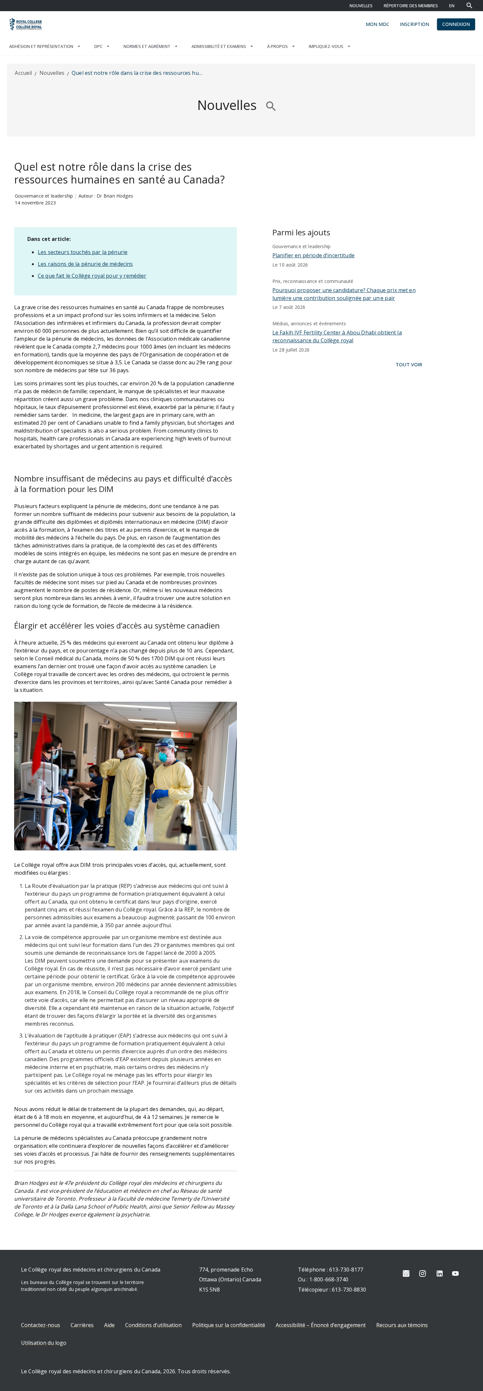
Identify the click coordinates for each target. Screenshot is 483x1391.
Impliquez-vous (326, 46)
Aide (109, 1325)
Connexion (456, 24)
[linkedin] (440, 1273)
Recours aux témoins (402, 1325)
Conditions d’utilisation (153, 1325)
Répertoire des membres (411, 6)
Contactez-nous (40, 1325)
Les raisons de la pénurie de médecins (85, 264)
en (451, 6)
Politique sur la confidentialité (228, 1325)
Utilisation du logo (43, 1342)
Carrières (82, 1325)
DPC (98, 46)
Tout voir (409, 364)
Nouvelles (361, 6)
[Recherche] (469, 5)
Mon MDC (377, 24)
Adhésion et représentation (41, 46)
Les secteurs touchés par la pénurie (82, 252)
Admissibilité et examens (219, 46)
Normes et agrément (147, 46)
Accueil (23, 72)
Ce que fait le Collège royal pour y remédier (92, 275)
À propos (277, 46)
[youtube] (455, 1273)
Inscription (414, 24)
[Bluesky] (406, 1273)
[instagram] (422, 1273)
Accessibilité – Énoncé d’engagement (321, 1325)
